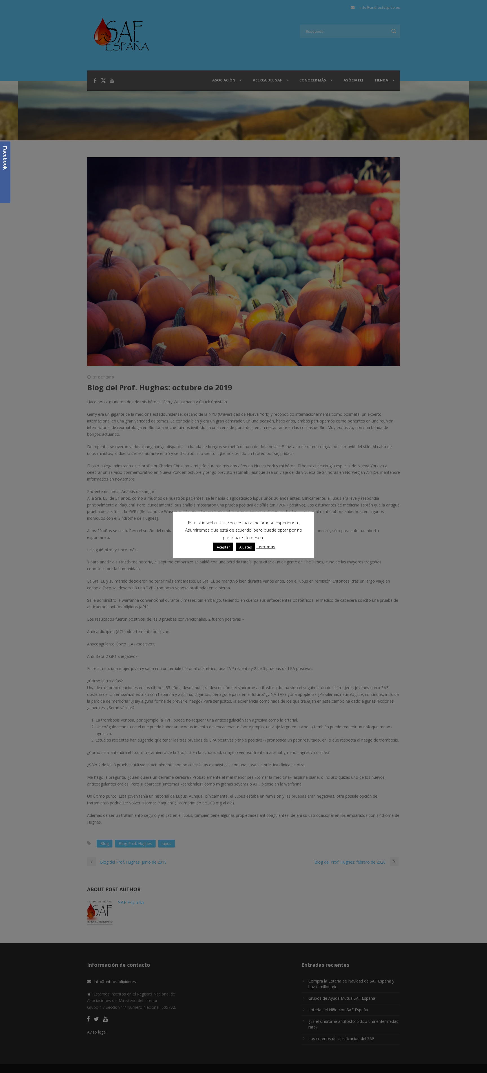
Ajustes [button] (245, 547)
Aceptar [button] (223, 547)
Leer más (265, 547)
